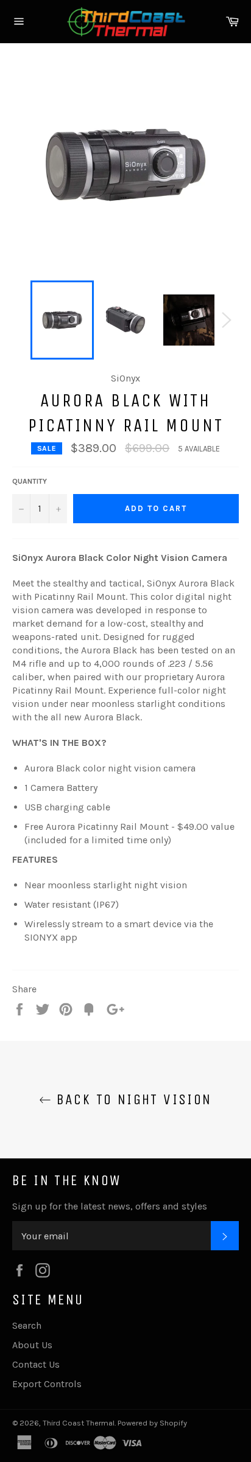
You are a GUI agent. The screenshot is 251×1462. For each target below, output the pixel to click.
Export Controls (47, 1384)
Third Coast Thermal (79, 1422)
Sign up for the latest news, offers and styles (109, 1206)
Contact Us (36, 1364)
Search (26, 1325)
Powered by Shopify (152, 1422)
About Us (32, 1345)
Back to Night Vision (131, 1099)
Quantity (29, 481)
